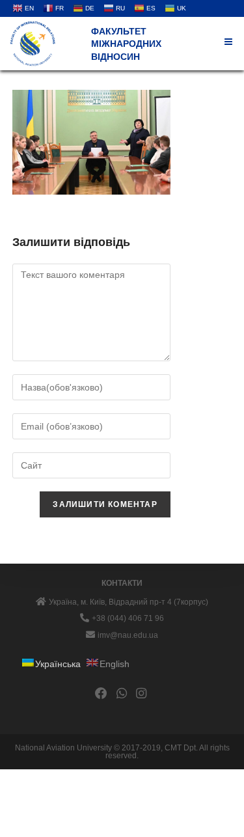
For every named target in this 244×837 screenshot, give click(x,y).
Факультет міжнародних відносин (126, 44)
